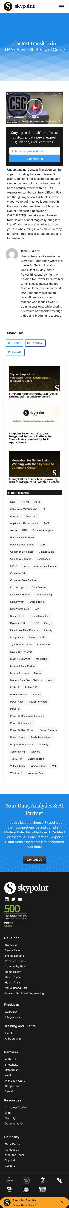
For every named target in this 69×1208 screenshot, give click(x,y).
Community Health (16, 966)
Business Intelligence (22, 537)
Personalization (18, 694)
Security (43, 744)
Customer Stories (16, 1107)
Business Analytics (42, 530)
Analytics (15, 516)
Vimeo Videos (38, 765)
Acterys (25, 501)
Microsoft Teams (19, 673)
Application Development (24, 523)
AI (44, 508)
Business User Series (22, 544)
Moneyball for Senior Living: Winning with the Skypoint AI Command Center (34, 480)
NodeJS (14, 687)
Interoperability (37, 637)
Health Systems (15, 977)
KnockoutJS (43, 644)
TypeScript (16, 758)
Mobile (38, 673)
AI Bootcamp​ (13, 1038)
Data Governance (20, 594)
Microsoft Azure (15, 1080)
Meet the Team (14, 1155)
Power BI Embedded (21, 723)
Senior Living (17, 751)
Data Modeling (44, 594)
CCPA (43, 544)
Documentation (14, 1123)
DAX (36, 608)
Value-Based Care (16, 988)
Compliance (43, 558)
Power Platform (48, 730)
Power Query (17, 737)
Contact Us (12, 1149)
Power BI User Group (22, 730)
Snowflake (11, 1064)
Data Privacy (17, 601)
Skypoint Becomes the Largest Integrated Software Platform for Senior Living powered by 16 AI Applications (30, 438)
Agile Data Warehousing (23, 508)
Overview (11, 945)
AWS (46, 523)
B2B (24, 530)
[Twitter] (13, 899)
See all (9, 1091)
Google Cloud (13, 1086)
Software (35, 751)
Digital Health (17, 616)
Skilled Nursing (14, 955)
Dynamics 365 (18, 623)
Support (10, 1160)
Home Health (13, 971)
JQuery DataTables (21, 644)
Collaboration (46, 551)
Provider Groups (15, 961)
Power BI (15, 708)
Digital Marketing (40, 616)
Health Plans (13, 982)
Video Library (17, 765)
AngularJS (31, 516)
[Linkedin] (6, 899)
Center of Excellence (21, 551)
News (50, 680)
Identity (48, 630)
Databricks (11, 1070)
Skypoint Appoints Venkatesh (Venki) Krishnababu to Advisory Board (33, 395)
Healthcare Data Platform (24, 630)
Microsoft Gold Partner (23, 666)
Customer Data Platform (23, 580)
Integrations (17, 637)
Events (9, 1033)
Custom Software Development (39, 566)
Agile (37, 501)
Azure (13, 530)
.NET (12, 501)
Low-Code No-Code (21, 651)
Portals (37, 694)
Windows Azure (36, 773)
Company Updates (20, 558)
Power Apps (17, 701)
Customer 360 (18, 573)
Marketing (41, 658)
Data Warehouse (19, 608)
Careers (10, 1165)
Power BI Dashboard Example (27, 715)
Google (48, 623)
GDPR (35, 623)
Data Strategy (37, 601)
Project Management (22, 744)
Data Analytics (18, 587)
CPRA (13, 566)
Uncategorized (36, 758)
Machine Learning (20, 658)
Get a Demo (12, 1144)
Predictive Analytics (41, 737)
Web (54, 765)
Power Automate (38, 701)
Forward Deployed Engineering (24, 993)
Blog (8, 1112)
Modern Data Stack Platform (26, 680)
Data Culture (38, 587)
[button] (61, 6)
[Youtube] (20, 899)
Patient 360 (31, 687)
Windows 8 (16, 773)
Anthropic (11, 1059)
